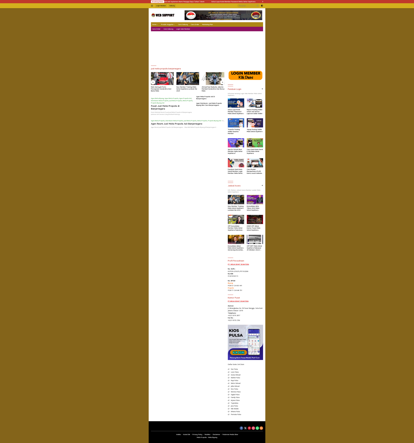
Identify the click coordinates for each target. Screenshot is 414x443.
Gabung (172, 5)
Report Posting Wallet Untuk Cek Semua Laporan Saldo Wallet (254, 111)
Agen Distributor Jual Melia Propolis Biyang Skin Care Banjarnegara (209, 104)
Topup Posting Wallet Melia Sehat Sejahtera (254, 130)
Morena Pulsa (236, 392)
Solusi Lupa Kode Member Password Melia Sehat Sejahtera (209, 2)
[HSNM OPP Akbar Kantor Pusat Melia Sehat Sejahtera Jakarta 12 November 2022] (255, 219)
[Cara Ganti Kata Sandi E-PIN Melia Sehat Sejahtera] (255, 142)
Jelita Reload (235, 386)
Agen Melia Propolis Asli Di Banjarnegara (205, 98)
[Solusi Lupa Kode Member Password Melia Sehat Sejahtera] (236, 103)
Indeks (178, 434)
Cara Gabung (183, 24)
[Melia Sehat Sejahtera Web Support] (163, 15)
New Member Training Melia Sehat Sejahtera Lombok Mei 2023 (161, 89)
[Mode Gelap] (262, 6)
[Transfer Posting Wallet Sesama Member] (236, 122)
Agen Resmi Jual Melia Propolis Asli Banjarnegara (176, 123)
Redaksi (207, 434)
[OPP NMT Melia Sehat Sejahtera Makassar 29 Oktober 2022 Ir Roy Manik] (255, 239)
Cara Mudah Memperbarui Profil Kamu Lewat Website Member (254, 171)
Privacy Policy (197, 434)
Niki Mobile (235, 409)
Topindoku (234, 403)
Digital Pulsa (235, 395)
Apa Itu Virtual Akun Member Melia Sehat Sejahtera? (235, 151)
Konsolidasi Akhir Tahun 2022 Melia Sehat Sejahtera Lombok (253, 208)
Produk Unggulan (167, 24)
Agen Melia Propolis (171, 98)
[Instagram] (253, 428)
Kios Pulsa (234, 389)
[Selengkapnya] (262, 89)
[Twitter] (245, 428)
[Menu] (152, 6)
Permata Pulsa (236, 414)
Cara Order (195, 24)
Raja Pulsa (234, 380)
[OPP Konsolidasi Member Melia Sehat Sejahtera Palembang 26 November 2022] (236, 219)
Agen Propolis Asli (185, 98)
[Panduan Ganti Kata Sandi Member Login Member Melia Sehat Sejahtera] (236, 162)
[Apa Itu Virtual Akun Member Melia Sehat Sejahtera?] (236, 142)
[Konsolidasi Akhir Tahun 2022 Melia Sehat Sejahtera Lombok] (255, 199)
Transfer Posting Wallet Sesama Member (234, 131)
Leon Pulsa (235, 372)
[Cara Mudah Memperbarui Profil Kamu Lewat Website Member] (255, 162)
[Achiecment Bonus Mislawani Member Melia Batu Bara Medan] (213, 78)
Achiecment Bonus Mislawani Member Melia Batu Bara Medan (212, 89)
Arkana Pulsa (235, 411)
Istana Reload (235, 375)
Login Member (161, 5)
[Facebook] (241, 428)
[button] (258, 5)
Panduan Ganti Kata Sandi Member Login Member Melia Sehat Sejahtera (235, 171)
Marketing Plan (207, 24)
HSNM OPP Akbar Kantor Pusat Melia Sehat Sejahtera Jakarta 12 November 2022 (255, 228)
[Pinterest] (249, 428)
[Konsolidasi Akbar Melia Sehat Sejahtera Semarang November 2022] (236, 239)
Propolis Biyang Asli (157, 103)
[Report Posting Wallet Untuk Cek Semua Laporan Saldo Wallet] (255, 103)
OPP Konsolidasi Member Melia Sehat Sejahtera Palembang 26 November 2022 (235, 228)
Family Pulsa (235, 397)
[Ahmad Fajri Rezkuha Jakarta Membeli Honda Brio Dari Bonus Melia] (187, 78)
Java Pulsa (234, 406)
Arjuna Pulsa (235, 400)
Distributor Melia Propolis (160, 101)
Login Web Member (183, 29)
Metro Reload (235, 383)
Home (154, 24)
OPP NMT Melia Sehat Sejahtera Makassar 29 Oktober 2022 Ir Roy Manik (254, 248)
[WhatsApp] (257, 428)
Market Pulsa (235, 378)
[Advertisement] (207, 47)
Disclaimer (216, 434)
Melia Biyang (212, 437)
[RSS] (261, 428)
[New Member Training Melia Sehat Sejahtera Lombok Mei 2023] (162, 78)
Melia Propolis (188, 101)
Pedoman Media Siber (230, 434)
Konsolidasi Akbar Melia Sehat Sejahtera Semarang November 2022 (235, 248)
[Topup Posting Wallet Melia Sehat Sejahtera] (255, 122)
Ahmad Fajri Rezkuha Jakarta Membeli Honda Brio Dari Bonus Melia (187, 89)
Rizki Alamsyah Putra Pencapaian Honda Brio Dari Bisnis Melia (261, 2)
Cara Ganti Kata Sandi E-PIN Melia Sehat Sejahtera (255, 151)
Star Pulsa (234, 369)
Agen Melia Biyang (157, 98)
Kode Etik (186, 434)
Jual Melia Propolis (175, 101)
